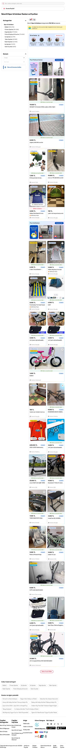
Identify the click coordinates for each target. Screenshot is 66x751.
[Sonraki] (63, 41)
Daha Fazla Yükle (47, 671)
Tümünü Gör (59, 35)
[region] (47, 41)
